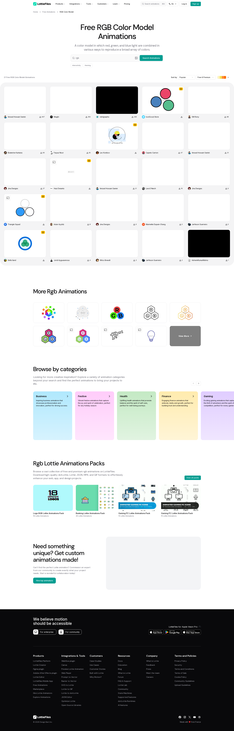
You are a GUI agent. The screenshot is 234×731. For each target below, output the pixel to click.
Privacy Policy (181, 661)
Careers (149, 677)
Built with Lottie (97, 673)
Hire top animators (44, 580)
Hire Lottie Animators (42, 693)
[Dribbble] (199, 717)
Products (59, 4)
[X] (189, 717)
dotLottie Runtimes (126, 701)
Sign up (195, 4)
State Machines (125, 693)
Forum (121, 677)
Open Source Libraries (71, 705)
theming (88, 65)
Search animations (152, 4)
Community (123, 689)
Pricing (127, 4)
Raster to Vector (69, 681)
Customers (102, 4)
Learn (115, 4)
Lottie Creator (39, 665)
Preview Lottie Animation (72, 669)
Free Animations (40, 685)
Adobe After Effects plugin (45, 673)
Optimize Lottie (68, 701)
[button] (117, 58)
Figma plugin (38, 669)
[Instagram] (184, 717)
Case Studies (95, 661)
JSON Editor (66, 697)
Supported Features (127, 697)
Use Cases (94, 665)
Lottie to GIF (67, 689)
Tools (88, 4)
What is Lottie (124, 673)
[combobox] (186, 77)
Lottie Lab (122, 685)
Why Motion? (96, 677)
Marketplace (38, 689)
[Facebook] (179, 717)
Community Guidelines (184, 681)
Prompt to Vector (69, 677)
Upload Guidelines (182, 685)
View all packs (192, 478)
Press (148, 669)
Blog (120, 669)
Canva (64, 665)
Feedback (150, 665)
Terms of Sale (180, 673)
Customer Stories (97, 669)
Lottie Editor (38, 677)
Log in (184, 4)
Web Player (66, 673)
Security (178, 665)
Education (122, 665)
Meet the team (153, 673)
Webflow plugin (68, 661)
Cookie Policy (180, 677)
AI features (123, 705)
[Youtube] (194, 717)
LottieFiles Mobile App (43, 681)
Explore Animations (41, 697)
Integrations (74, 4)
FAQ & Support (124, 681)
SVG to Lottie (67, 685)
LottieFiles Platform (41, 661)
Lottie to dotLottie (69, 693)
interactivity (76, 65)
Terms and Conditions (184, 669)
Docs (120, 661)
